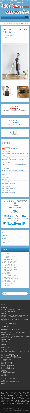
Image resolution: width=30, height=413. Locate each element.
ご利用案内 (25, 392)
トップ (2, 392)
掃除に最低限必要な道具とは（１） (14, 35)
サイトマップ (5, 242)
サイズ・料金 (18, 395)
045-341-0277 (8, 362)
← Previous (5, 37)
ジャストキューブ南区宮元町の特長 (16, 401)
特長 (15, 212)
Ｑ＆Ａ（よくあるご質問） (18, 398)
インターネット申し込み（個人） (14, 393)
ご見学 (2, 393)
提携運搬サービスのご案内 (15, 218)
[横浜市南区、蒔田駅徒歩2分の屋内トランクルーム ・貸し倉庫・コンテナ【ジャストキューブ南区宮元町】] (15, 6)
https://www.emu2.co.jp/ (9, 371)
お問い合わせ (9, 392)
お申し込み (17, 392)
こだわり (15, 206)
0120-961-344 (14, 355)
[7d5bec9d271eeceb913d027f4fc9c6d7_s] (15, 61)
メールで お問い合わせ (15, 109)
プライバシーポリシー (9, 397)
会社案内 (9, 400)
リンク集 (4, 238)
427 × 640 (20, 35)
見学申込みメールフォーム (21, 403)
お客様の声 (4, 235)
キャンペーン (15, 133)
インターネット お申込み (15, 122)
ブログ (3, 232)
